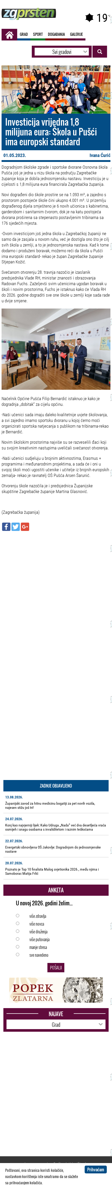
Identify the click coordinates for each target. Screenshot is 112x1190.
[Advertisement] (56, 592)
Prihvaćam (95, 1169)
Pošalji (56, 968)
